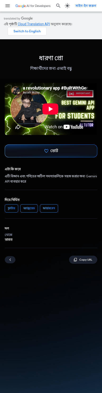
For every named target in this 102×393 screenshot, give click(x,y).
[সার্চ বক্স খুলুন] (58, 6)
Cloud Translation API (34, 24)
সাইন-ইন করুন (85, 6)
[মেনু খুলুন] (7, 5)
